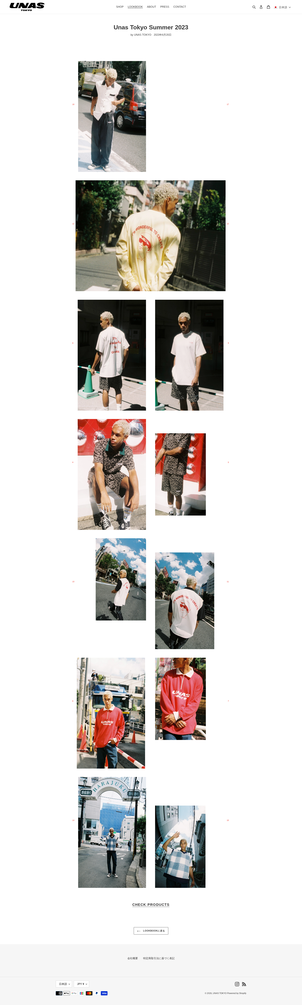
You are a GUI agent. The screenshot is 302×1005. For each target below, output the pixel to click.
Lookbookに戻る (153, 930)
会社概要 (132, 958)
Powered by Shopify (236, 993)
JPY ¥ (80, 983)
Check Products (151, 905)
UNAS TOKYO (219, 993)
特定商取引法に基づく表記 (159, 958)
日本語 (63, 983)
